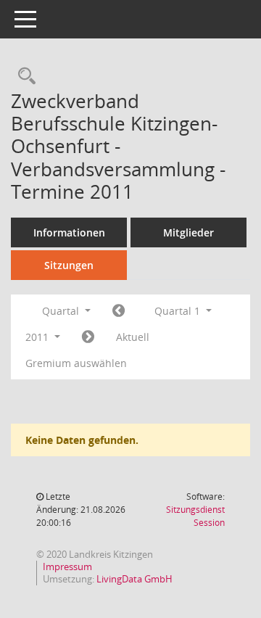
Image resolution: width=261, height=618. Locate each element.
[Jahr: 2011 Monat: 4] (88, 337)
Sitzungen (69, 265)
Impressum (67, 566)
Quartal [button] (62, 311)
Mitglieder (188, 232)
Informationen (69, 232)
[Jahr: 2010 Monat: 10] (119, 311)
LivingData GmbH (134, 578)
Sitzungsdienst (195, 516)
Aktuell (132, 337)
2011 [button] (38, 337)
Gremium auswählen (76, 363)
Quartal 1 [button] (178, 311)
